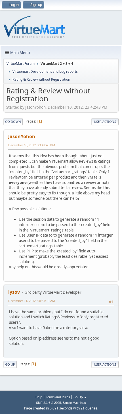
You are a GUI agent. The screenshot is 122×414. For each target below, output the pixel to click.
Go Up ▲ (80, 397)
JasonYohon (21, 136)
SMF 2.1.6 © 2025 (48, 402)
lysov (14, 292)
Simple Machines (74, 402)
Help (38, 397)
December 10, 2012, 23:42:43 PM (31, 145)
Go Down (13, 121)
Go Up (10, 364)
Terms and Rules (58, 397)
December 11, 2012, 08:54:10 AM (31, 301)
